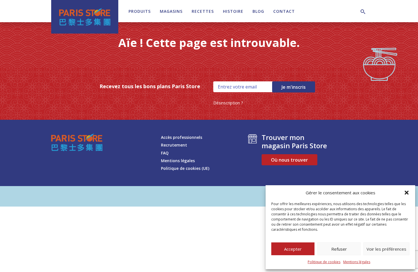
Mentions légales (356, 261)
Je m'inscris (294, 87)
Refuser (339, 249)
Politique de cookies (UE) (185, 168)
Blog (258, 11)
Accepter (293, 249)
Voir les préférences (386, 249)
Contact (284, 11)
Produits (140, 11)
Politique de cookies (324, 261)
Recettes (203, 11)
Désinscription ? (228, 103)
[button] (406, 192)
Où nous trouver (289, 160)
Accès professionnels (181, 137)
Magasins (171, 11)
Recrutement (174, 145)
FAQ (165, 153)
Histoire (233, 11)
